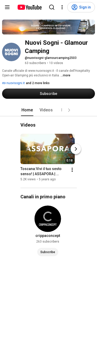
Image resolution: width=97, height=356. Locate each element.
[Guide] (7, 7)
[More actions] (72, 170)
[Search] (52, 7)
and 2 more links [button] (38, 83)
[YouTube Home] (29, 7)
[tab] (27, 110)
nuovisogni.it (15, 83)
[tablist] (48, 110)
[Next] (76, 149)
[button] (69, 110)
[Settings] (62, 7)
